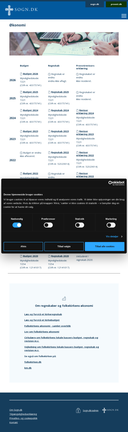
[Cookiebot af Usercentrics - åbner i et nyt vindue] (110, 183)
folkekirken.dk (32, 361)
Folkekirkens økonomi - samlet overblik (47, 325)
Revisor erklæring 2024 (85, 112)
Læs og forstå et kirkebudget (42, 320)
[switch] (48, 225)
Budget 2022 (30, 173)
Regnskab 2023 (60, 131)
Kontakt (13, 422)
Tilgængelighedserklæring (23, 414)
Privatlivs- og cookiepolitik (23, 418)
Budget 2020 (30, 255)
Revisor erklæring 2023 (85, 133)
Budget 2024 (30, 110)
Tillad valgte (64, 246)
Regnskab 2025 (60, 91)
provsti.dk (116, 4)
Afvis (23, 246)
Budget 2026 (30, 73)
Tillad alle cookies (104, 246)
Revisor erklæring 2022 (85, 154)
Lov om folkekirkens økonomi (41, 331)
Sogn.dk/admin (90, 410)
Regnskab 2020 (60, 255)
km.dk (28, 367)
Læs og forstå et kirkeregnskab (43, 314)
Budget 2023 (30, 131)
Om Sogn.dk (15, 409)
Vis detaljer (112, 236)
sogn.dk (94, 4)
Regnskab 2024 (60, 110)
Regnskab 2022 (60, 152)
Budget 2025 (30, 91)
